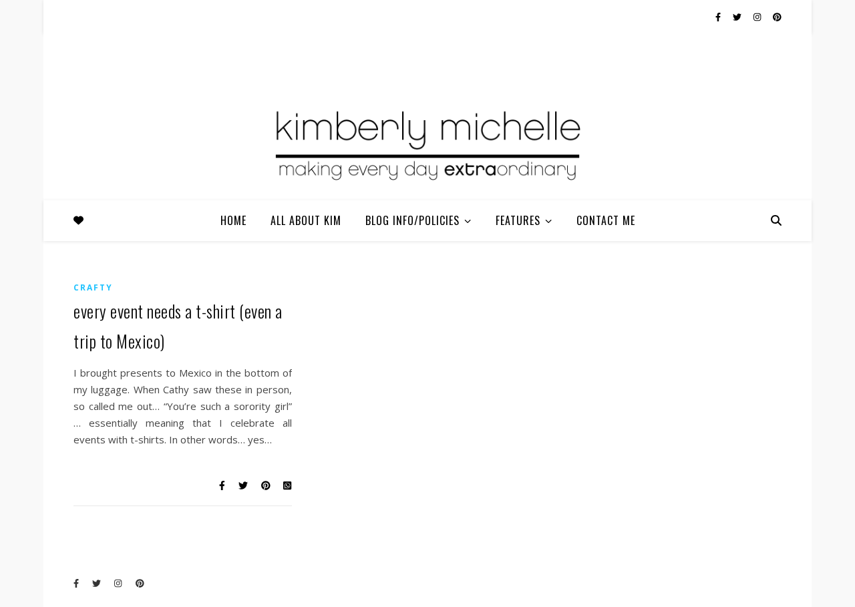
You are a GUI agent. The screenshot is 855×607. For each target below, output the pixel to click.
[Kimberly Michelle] (427, 143)
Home (233, 220)
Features (518, 220)
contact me (605, 220)
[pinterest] (777, 17)
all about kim (306, 220)
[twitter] (738, 17)
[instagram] (758, 17)
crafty (93, 287)
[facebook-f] (719, 17)
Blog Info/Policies (412, 220)
